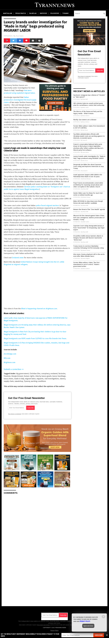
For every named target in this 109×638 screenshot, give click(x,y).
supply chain (9, 381)
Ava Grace (19, 36)
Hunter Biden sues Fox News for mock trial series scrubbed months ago (88, 194)
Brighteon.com (9, 362)
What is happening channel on (39, 309)
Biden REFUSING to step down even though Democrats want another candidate (88, 202)
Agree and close (88, 626)
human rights (29, 376)
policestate (54, 13)
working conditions (38, 381)
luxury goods (47, 376)
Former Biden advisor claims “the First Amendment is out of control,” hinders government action (86, 264)
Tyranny (27, 381)
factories (61, 374)
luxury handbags (59, 376)
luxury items (8, 379)
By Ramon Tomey (85, 197)
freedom (7, 376)
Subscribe (99, 635)
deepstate (43, 13)
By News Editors (85, 115)
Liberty (38, 376)
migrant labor (30, 379)
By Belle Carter (85, 107)
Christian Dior (35, 374)
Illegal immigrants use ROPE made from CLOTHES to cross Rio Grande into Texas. (35, 338)
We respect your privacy (43, 625)
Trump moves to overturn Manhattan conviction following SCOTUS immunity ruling (88, 247)
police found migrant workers (47, 205)
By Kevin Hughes (85, 258)
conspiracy (45, 374)
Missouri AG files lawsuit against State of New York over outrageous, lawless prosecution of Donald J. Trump (88, 217)
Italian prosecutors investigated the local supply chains (20, 99)
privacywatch (20, 13)
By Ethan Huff (84, 99)
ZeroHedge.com (10, 354)
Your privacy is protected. (14, 414)
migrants (40, 379)
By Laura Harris (85, 152)
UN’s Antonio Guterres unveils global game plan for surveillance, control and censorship (88, 104)
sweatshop (19, 381)
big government (22, 374)
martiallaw (7, 13)
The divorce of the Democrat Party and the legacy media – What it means (87, 112)
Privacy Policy (54, 630)
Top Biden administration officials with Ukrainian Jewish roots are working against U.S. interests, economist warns (89, 136)
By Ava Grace (84, 130)
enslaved (54, 374)
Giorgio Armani (17, 376)
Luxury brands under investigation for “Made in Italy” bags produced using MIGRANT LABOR (89, 157)
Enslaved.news (18, 258)
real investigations (51, 379)
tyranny (65, 13)
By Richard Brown (86, 179)
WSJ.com (7, 358)
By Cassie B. (84, 140)
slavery (62, 379)
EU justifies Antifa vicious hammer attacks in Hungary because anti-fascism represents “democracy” (88, 238)
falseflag (33, 13)
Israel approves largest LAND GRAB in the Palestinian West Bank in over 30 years (87, 176)
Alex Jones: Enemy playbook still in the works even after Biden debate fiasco (89, 255)
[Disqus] (37, 522)
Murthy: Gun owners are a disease (84, 120)
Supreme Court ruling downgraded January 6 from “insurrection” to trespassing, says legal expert (88, 228)
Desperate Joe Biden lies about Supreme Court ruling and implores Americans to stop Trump (88, 166)
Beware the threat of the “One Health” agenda (89, 209)
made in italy (19, 379)
